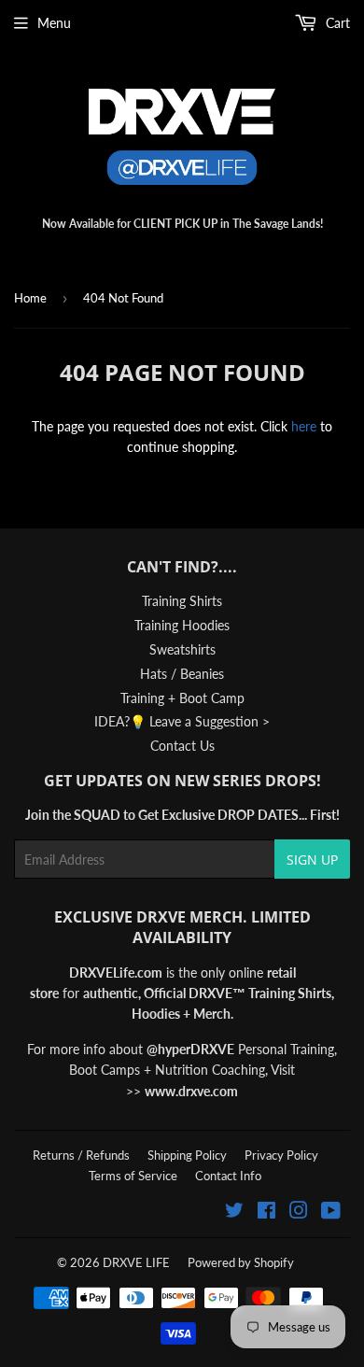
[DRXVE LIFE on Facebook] (266, 1212)
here (303, 426)
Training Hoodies (182, 625)
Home (30, 297)
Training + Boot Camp (182, 698)
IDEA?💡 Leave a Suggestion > (182, 721)
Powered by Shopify (241, 1262)
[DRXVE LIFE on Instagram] (298, 1212)
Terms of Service (133, 1175)
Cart (336, 23)
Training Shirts (182, 601)
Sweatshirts (182, 649)
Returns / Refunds (81, 1155)
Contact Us (182, 746)
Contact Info (228, 1175)
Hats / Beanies (182, 674)
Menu (54, 23)
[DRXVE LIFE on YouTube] (331, 1212)
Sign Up (312, 859)
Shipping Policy (187, 1155)
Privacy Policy (281, 1155)
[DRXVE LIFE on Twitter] (234, 1212)
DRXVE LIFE (136, 1262)
